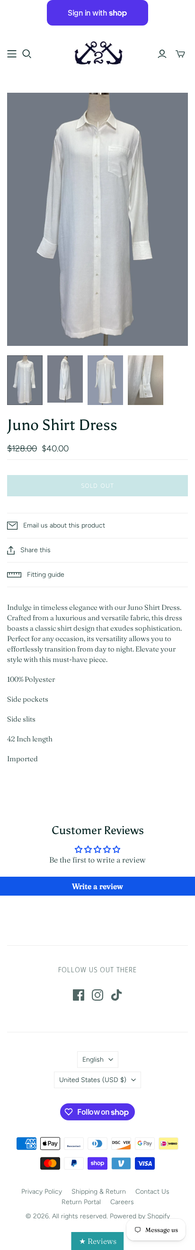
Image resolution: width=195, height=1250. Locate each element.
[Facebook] (78, 995)
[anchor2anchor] (97, 52)
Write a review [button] (97, 886)
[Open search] (27, 54)
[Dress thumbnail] (25, 380)
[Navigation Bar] (12, 54)
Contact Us (152, 1192)
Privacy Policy (41, 1192)
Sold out (97, 485)
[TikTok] (116, 995)
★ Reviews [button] (97, 1241)
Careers (122, 1202)
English (93, 1060)
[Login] (162, 54)
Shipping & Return (98, 1192)
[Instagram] (97, 995)
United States (92, 1080)
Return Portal (81, 1202)
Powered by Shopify (140, 1216)
